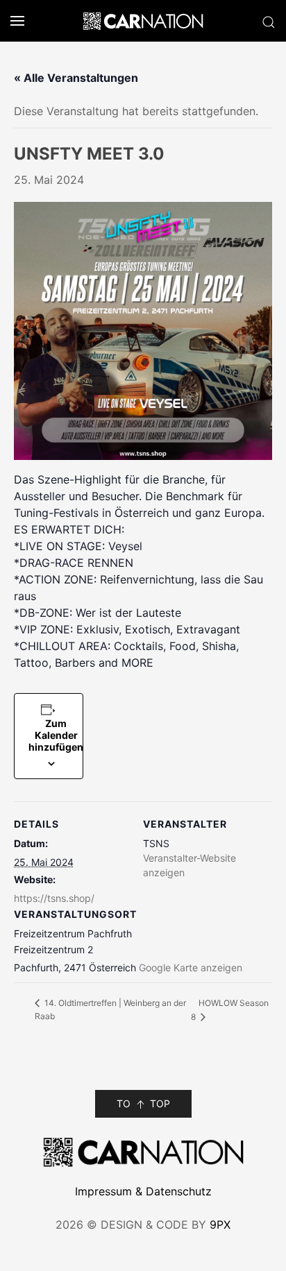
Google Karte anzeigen (190, 967)
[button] (12, 21)
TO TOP (143, 1103)
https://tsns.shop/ (54, 898)
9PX (220, 1224)
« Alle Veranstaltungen (76, 78)
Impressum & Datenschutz (143, 1191)
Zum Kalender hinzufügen (55, 735)
